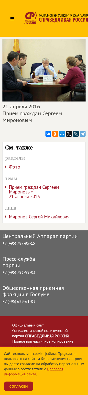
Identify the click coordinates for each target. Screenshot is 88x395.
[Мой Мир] (62, 134)
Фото (14, 167)
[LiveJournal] (76, 134)
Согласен (18, 386)
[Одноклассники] (55, 134)
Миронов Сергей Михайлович (39, 217)
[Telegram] (83, 134)
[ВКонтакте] (48, 134)
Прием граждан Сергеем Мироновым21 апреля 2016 (34, 191)
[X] (69, 134)
